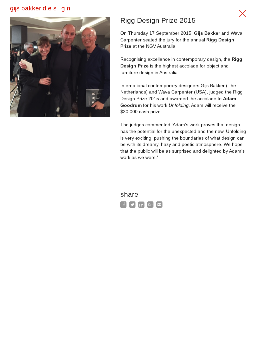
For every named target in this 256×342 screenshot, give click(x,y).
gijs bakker (40, 8)
